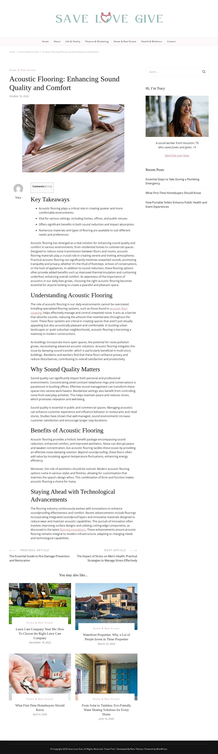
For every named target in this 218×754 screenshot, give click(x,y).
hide (48, 186)
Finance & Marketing (97, 42)
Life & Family (73, 42)
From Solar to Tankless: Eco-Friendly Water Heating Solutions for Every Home (106, 710)
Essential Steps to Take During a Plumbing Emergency (172, 181)
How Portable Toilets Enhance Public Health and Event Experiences (176, 205)
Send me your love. (177, 155)
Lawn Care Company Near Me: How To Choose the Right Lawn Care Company (40, 633)
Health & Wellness (151, 42)
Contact (171, 42)
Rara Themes (136, 749)
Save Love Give (75, 749)
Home (45, 42)
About (57, 42)
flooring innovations (73, 529)
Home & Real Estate (125, 42)
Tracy (18, 197)
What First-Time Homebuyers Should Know (173, 193)
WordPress (161, 749)
